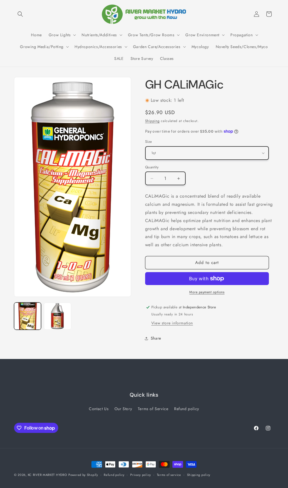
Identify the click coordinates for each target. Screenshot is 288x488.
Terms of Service (153, 409)
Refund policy (186, 409)
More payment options (206, 292)
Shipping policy (199, 475)
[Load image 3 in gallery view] (57, 315)
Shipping (152, 120)
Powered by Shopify (83, 475)
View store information (172, 323)
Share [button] (156, 338)
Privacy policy (140, 475)
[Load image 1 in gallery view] (27, 315)
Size (148, 141)
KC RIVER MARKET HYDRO (47, 475)
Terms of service (169, 475)
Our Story (123, 409)
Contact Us (99, 409)
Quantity (152, 167)
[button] (20, 14)
